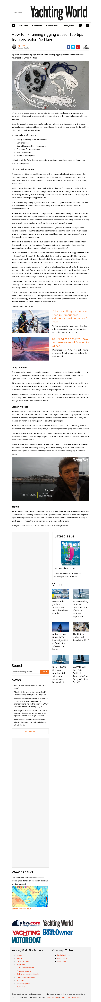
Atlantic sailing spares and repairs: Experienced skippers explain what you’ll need (70, 317)
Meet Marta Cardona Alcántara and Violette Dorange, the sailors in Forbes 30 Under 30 (30, 722)
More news (30, 731)
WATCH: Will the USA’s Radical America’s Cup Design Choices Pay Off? (80, 674)
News (16, 680)
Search (44, 671)
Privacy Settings (76, 997)
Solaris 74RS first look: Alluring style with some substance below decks (59, 674)
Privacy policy (65, 997)
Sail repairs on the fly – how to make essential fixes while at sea (70, 342)
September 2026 (65, 568)
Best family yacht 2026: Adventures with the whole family (60, 607)
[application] (50, 479)
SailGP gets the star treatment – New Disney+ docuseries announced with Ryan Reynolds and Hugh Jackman (30, 713)
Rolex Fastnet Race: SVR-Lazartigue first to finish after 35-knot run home (60, 642)
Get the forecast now (21, 908)
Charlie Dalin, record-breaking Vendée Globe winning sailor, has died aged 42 (31, 693)
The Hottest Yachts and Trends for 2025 (81, 637)
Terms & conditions (52, 997)
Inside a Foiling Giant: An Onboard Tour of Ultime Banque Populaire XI (80, 609)
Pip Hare (21, 45)
